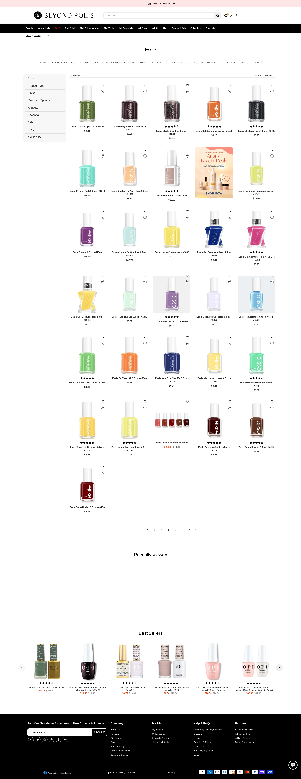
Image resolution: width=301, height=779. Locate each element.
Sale (57, 28)
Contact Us (199, 746)
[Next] (279, 667)
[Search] (217, 15)
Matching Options (39, 100)
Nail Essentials (125, 28)
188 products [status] (75, 75)
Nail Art (154, 28)
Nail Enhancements (89, 28)
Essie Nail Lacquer (88, 62)
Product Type (36, 85)
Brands (29, 28)
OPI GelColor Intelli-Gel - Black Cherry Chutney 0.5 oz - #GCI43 (88, 688)
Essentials (176, 62)
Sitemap (171, 772)
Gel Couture (139, 62)
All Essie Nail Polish (62, 62)
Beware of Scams (119, 755)
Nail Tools (109, 28)
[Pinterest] (51, 739)
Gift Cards (116, 738)
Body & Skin (229, 62)
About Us (115, 729)
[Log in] (231, 15)
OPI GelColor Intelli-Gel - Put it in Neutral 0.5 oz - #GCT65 (212, 688)
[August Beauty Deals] (214, 172)
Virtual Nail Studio (161, 742)
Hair (165, 28)
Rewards (210, 28)
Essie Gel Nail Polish (115, 62)
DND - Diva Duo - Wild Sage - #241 (46, 687)
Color (31, 78)
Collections (195, 28)
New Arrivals (44, 28)
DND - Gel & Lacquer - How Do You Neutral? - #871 (171, 688)
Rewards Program (161, 738)
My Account (158, 729)
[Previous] (21, 667)
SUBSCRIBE (99, 732)
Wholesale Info (242, 734)
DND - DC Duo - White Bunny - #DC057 (129, 688)
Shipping (198, 734)
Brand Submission (244, 729)
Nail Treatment (209, 62)
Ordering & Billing (202, 742)
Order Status (158, 734)
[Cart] (237, 15)
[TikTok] (58, 739)
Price (31, 129)
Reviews (115, 734)
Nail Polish (70, 28)
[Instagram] (44, 739)
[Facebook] (30, 739)
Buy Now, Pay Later (203, 750)
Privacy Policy (117, 746)
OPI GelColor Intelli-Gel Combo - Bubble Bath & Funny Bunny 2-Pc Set (254, 688)
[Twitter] (37, 739)
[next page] (196, 530)
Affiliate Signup (242, 738)
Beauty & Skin (179, 28)
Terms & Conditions (120, 750)
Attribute (33, 107)
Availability (34, 137)
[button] (265, 75)
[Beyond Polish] (67, 15)
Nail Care (142, 28)
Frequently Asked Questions (208, 729)
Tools (191, 62)
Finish (31, 93)
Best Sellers (150, 633)
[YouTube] (65, 739)
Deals (196, 755)
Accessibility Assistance (59, 773)
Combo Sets (158, 62)
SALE (243, 62)
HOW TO (256, 62)
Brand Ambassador (244, 742)
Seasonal (34, 115)
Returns (197, 738)
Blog (113, 742)
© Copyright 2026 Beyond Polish (119, 772)
